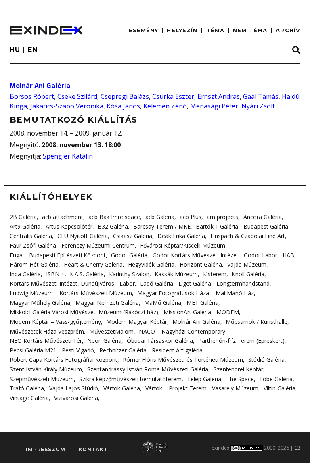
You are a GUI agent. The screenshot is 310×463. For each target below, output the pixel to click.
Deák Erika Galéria (181, 236)
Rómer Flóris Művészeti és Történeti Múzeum (183, 359)
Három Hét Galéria (34, 264)
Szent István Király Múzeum (46, 369)
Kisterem (214, 274)
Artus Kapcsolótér (69, 226)
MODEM (227, 312)
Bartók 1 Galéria (217, 226)
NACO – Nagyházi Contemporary (182, 331)
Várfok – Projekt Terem (176, 388)
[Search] (296, 50)
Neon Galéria (104, 340)
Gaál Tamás (261, 96)
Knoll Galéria (248, 274)
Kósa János (123, 106)
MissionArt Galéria (187, 312)
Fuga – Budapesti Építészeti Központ (58, 255)
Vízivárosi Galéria (76, 398)
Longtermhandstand (243, 283)
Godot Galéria (129, 255)
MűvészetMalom (111, 331)
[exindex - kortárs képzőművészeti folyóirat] (46, 30)
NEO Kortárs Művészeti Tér (46, 340)
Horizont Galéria (201, 264)
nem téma (250, 30)
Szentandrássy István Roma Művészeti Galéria (147, 369)
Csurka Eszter (173, 96)
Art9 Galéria (25, 226)
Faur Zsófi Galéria (33, 245)
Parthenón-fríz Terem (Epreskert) (241, 340)
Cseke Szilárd (77, 96)
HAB (288, 255)
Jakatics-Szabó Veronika (66, 106)
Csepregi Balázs (125, 96)
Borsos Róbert (32, 96)
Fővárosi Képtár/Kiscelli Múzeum (182, 245)
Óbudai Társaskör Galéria (160, 340)
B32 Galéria (113, 226)
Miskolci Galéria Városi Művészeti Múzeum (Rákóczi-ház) (84, 312)
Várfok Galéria (121, 388)
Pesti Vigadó (78, 350)
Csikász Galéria (132, 236)
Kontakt (93, 449)
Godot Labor (260, 255)
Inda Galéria (25, 274)
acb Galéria (159, 217)
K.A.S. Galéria (87, 274)
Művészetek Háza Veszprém (47, 331)
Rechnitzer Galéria (123, 350)
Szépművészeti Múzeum (42, 379)
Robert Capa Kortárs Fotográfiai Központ (63, 359)
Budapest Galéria (265, 226)
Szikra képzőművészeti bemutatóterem (130, 379)
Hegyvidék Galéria (151, 264)
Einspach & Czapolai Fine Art (247, 236)
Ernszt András (218, 96)
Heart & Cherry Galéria (93, 264)
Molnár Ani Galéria (40, 85)
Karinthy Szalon (129, 274)
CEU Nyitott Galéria (82, 236)
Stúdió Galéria (266, 359)
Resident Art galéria (177, 350)
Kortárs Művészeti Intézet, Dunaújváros (62, 283)
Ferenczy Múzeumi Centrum (98, 245)
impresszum (45, 449)
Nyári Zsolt (258, 106)
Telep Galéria (204, 379)
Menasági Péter (214, 106)
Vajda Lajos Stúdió (73, 388)
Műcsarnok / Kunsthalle (256, 321)
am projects (222, 217)
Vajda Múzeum (246, 264)
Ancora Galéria (262, 217)
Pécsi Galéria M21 (33, 350)
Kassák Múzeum (176, 274)
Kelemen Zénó (165, 106)
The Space (240, 379)
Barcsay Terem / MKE (162, 226)
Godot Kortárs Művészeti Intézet (196, 255)
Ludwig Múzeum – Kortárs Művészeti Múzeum (71, 293)
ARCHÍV (288, 30)
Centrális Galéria (31, 236)
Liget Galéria (194, 283)
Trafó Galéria (27, 388)
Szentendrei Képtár (238, 369)
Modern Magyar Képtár (136, 321)
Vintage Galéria (29, 398)
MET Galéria (202, 303)
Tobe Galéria (276, 379)
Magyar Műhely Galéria (40, 303)
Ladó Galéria (156, 283)
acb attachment (62, 217)
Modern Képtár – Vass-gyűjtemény (55, 321)
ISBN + (55, 274)
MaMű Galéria (162, 303)
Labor (127, 283)
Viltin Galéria (279, 388)
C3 (297, 447)
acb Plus (190, 217)
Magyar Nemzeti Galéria (107, 303)
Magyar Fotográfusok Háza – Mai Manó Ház (195, 293)
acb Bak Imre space (114, 217)
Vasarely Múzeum (235, 388)
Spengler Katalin (68, 156)
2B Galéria (23, 217)
